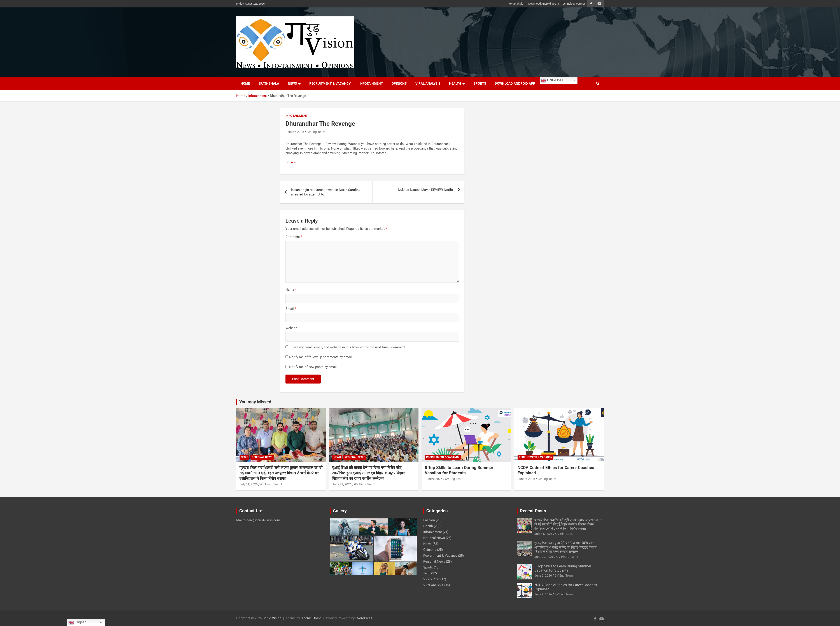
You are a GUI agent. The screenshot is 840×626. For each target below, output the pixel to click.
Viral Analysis (427, 83)
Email (290, 309)
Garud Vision (271, 618)
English (554, 80)
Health (455, 83)
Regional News (262, 457)
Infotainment (371, 83)
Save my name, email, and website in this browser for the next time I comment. (348, 347)
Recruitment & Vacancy (330, 83)
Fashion (429, 520)
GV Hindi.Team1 (271, 484)
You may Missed (255, 402)
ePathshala (516, 3)
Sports (480, 83)
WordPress (364, 618)
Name (290, 289)
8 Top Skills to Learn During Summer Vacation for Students (459, 470)
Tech (426, 573)
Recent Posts (533, 510)
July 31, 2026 (249, 484)
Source (290, 162)
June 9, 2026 (433, 479)
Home (245, 83)
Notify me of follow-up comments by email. (321, 357)
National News (434, 538)
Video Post (431, 579)
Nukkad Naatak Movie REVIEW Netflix (425, 190)
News (292, 83)
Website (291, 328)
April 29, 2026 (294, 132)
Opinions (399, 83)
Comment (293, 237)
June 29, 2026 (342, 484)
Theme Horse (312, 618)
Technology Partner (573, 3)
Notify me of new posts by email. (313, 367)
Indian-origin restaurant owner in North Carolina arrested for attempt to (325, 192)
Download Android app (542, 3)
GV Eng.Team (316, 132)
